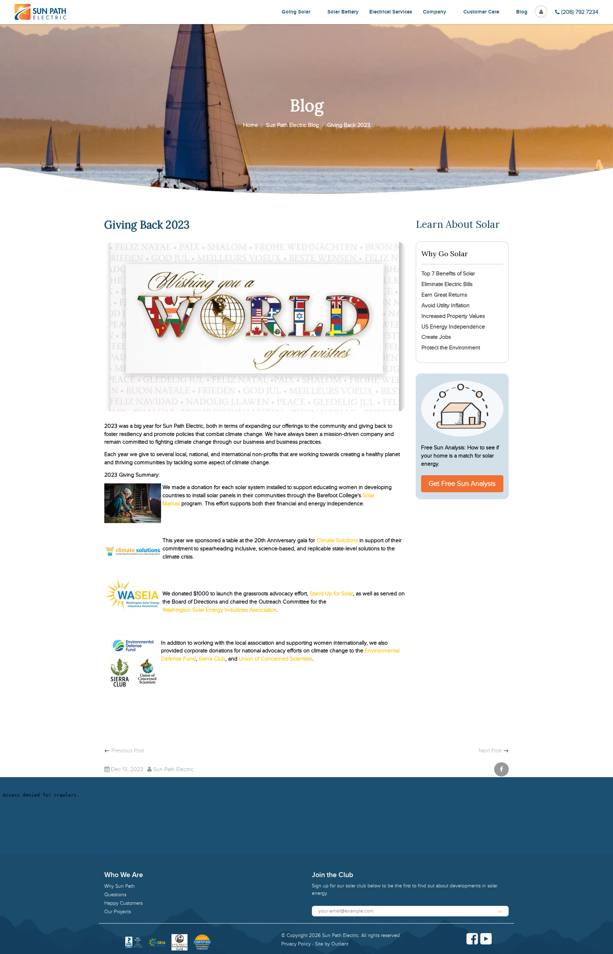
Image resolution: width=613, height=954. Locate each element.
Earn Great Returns (444, 294)
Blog (522, 12)
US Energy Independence (453, 326)
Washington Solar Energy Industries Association (219, 609)
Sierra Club (212, 658)
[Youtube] (486, 938)
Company (434, 12)
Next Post (490, 750)
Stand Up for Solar (331, 593)
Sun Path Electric (340, 935)
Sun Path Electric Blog (292, 125)
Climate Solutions (337, 540)
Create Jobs (436, 337)
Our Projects (117, 912)
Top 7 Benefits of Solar (448, 273)
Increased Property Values (453, 316)
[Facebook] (472, 938)
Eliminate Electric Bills (447, 284)
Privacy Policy (296, 944)
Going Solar (296, 12)
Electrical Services (390, 12)
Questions (115, 895)
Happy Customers (123, 903)
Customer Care (481, 12)
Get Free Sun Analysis (462, 483)
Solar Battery (343, 12)
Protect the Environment (450, 347)
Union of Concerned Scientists (275, 658)
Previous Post (127, 750)
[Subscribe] (499, 911)
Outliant (339, 944)
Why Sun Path (119, 886)
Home (250, 125)
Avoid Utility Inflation (445, 305)
